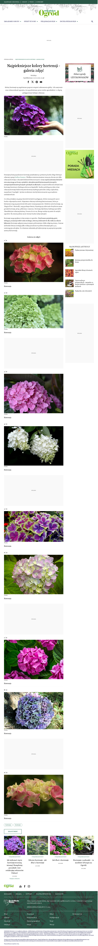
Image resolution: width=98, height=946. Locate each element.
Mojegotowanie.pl (32, 917)
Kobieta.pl (6, 917)
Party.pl (29, 925)
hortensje (18, 825)
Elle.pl (5, 914)
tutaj (18, 943)
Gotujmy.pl (7, 925)
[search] (92, 21)
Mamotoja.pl (30, 914)
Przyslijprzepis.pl (54, 917)
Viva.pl (51, 921)
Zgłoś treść (13, 831)
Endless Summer (20, 177)
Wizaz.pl (52, 925)
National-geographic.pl (33, 921)
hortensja (8, 825)
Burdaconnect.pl (77, 914)
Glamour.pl (7, 921)
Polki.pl (51, 914)
